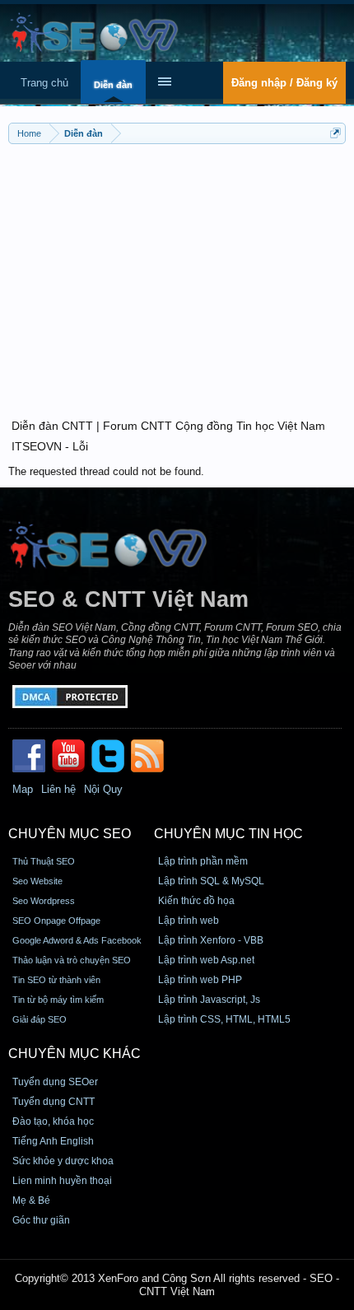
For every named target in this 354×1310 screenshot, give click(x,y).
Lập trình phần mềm (203, 861)
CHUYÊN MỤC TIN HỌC (228, 834)
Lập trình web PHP (200, 980)
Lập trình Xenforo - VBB (210, 940)
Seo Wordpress (43, 901)
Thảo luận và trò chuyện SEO (71, 960)
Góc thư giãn (41, 1220)
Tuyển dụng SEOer (55, 1082)
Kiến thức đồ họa (196, 901)
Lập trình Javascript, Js (209, 999)
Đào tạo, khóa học (53, 1121)
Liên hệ (58, 789)
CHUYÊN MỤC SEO (69, 834)
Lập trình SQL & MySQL (211, 881)
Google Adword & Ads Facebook (77, 940)
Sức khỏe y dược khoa (63, 1161)
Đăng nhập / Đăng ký (284, 83)
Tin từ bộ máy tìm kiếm (58, 1000)
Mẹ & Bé (31, 1200)
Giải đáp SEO (39, 1019)
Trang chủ (44, 83)
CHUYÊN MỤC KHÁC (74, 1054)
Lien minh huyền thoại (62, 1180)
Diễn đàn (113, 85)
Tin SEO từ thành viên (56, 980)
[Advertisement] (177, 271)
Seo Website (37, 881)
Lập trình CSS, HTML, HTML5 (224, 1019)
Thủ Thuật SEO (43, 861)
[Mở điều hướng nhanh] (335, 133)
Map (22, 789)
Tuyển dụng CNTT (53, 1101)
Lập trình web (188, 920)
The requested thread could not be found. (106, 471)
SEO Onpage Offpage (56, 920)
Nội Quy (103, 789)
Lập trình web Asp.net (206, 960)
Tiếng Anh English (53, 1141)
